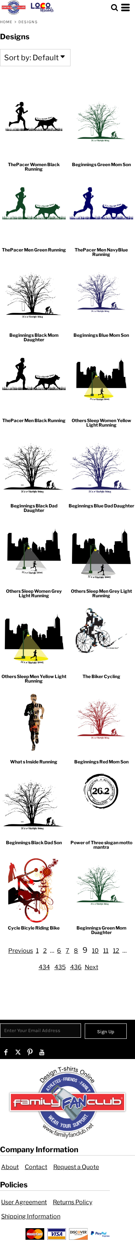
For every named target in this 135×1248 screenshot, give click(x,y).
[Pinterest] (30, 1052)
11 (105, 950)
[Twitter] (18, 1052)
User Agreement (24, 1202)
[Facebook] (6, 1052)
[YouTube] (42, 1052)
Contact (36, 1167)
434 (44, 967)
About (10, 1167)
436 (76, 967)
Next (91, 967)
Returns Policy (72, 1202)
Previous (20, 950)
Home (6, 21)
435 (60, 967)
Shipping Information (30, 1216)
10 (95, 950)
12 (116, 950)
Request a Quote (76, 1167)
